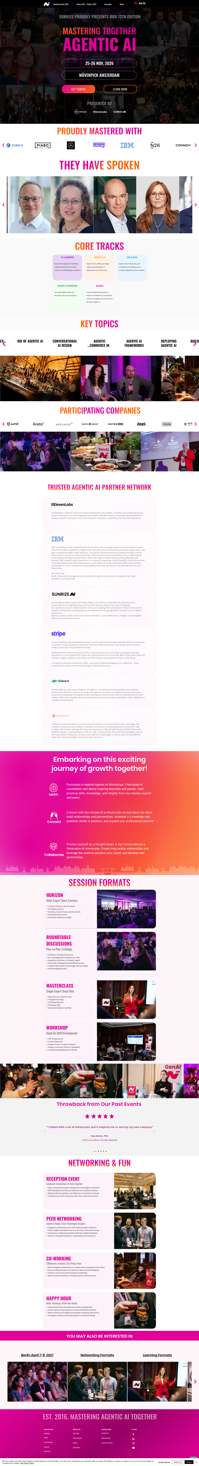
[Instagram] (133, 1443)
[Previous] (45, 1131)
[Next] (154, 1131)
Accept (189, 1462)
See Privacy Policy (27, 1463)
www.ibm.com (127, 565)
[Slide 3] (98, 1151)
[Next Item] (3, 145)
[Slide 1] (93, 1151)
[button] (65, 4)
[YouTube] (133, 1447)
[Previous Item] (196, 145)
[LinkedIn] (133, 1438)
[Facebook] (133, 1434)
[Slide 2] (95, 1151)
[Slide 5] (103, 1151)
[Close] (196, 1462)
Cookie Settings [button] (164, 1462)
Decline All (177, 1462)
